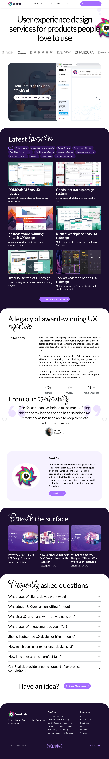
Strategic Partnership (85, 152)
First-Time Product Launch (21, 152)
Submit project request (91, 4)
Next (104, 419)
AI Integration (21, 148)
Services (44, 4)
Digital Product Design (83, 148)
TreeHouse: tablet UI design (29, 278)
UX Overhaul (47, 156)
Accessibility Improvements (42, 148)
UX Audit (34, 156)
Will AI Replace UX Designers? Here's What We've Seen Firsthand (85, 558)
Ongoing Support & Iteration (60, 733)
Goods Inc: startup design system (75, 192)
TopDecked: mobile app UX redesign (76, 280)
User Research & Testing (58, 719)
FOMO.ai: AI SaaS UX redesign (24, 192)
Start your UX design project (77, 686)
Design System (64, 148)
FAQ (58, 4)
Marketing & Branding (58, 729)
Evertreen (84, 723)
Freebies (84, 729)
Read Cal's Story (57, 493)
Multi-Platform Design (44, 152)
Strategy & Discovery (18, 156)
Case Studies (85, 719)
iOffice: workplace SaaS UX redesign (76, 236)
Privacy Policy (96, 745)
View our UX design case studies (54, 299)
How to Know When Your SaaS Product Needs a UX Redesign (54, 558)
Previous (4, 419)
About (65, 4)
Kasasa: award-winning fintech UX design (26, 236)
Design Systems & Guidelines (60, 726)
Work (36, 4)
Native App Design (65, 152)
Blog (52, 4)
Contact (83, 733)
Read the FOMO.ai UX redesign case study (32, 97)
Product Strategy (55, 716)
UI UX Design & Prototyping (60, 723)
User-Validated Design (65, 156)
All (11, 148)
